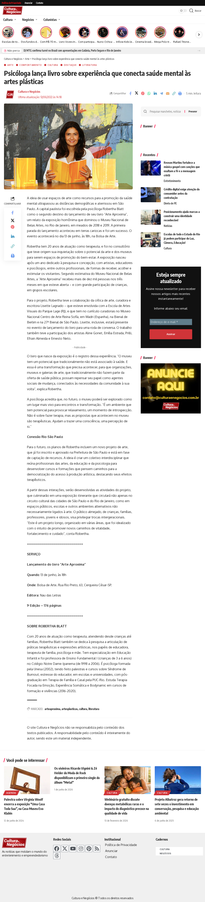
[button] (199, 50)
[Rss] (96, 848)
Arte (10, 65)
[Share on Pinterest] (143, 93)
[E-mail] (167, 93)
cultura (83, 709)
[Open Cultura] (15, 19)
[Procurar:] (166, 112)
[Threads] (56, 855)
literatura (93, 709)
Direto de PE (170, 203)
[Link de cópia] (174, 93)
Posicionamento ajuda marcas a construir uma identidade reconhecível (182, 216)
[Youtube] (72, 848)
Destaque (70, 65)
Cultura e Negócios (29, 91)
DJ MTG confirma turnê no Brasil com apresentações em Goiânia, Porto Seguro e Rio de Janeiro (72, 50)
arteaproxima (52, 709)
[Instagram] (80, 848)
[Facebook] (56, 848)
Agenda (11, 793)
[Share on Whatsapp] (149, 93)
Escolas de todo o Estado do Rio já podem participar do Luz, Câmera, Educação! (182, 238)
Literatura (89, 65)
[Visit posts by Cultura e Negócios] (10, 94)
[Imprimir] (180, 93)
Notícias (168, 226)
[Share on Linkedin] (155, 93)
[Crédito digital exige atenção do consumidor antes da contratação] (151, 194)
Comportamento (30, 65)
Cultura (53, 65)
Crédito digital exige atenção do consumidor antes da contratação (182, 193)
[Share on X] (136, 93)
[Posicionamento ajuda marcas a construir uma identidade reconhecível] (151, 217)
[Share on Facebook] (130, 93)
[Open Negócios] (36, 19)
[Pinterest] (88, 848)
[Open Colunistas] (59, 19)
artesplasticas (70, 709)
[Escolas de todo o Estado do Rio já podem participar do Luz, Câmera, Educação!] (151, 239)
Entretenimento (172, 181)
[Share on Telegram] (161, 93)
